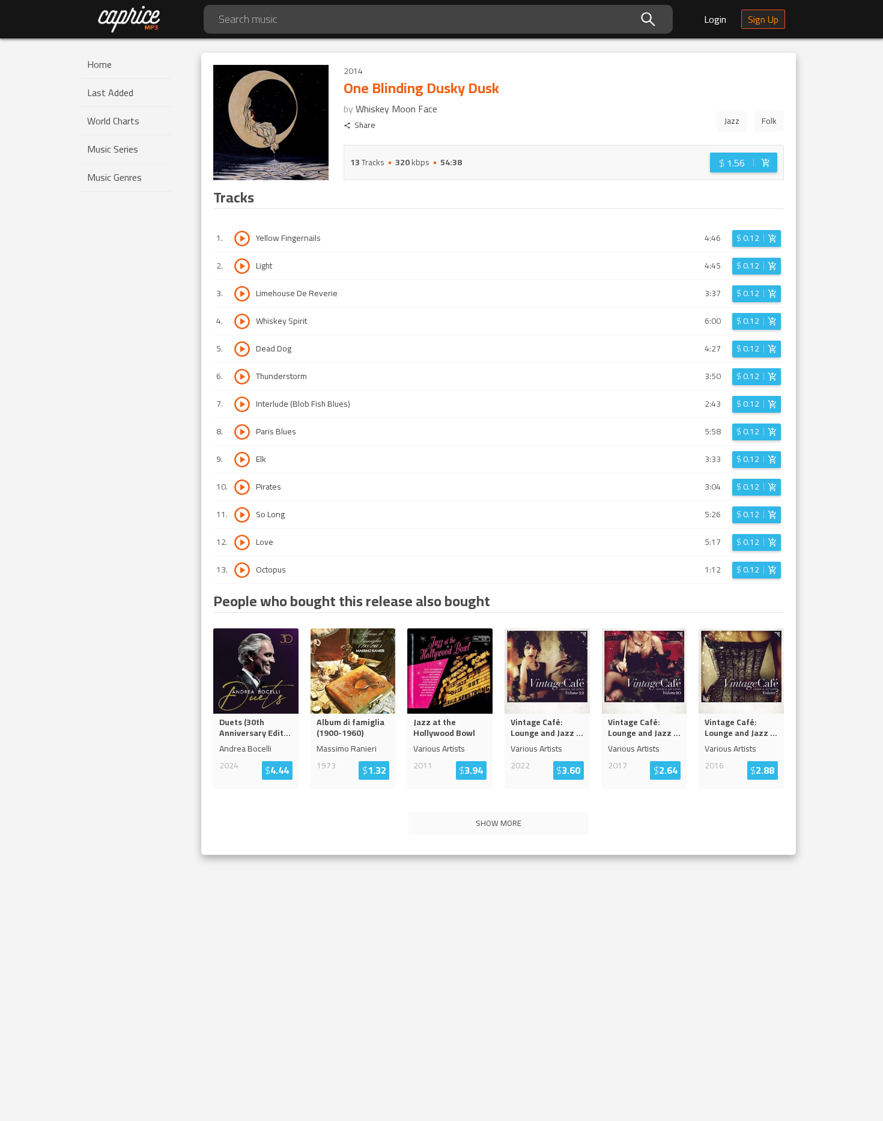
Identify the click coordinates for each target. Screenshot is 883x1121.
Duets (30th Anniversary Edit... (255, 727)
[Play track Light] (242, 266)
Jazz (731, 121)
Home (99, 64)
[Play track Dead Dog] (242, 349)
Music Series (112, 149)
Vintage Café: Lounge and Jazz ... (547, 727)
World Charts (113, 121)
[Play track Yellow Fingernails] (242, 238)
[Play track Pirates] (242, 487)
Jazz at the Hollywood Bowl (444, 727)
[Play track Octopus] (242, 570)
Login (715, 19)
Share (364, 125)
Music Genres (114, 177)
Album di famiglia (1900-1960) (350, 727)
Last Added (110, 93)
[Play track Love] (242, 542)
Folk (769, 121)
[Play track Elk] (242, 459)
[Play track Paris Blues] (242, 432)
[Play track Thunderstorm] (242, 376)
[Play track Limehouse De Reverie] (242, 293)
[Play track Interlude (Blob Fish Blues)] (242, 404)
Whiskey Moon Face (396, 109)
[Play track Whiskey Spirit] (242, 321)
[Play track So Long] (242, 514)
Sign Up (763, 19)
